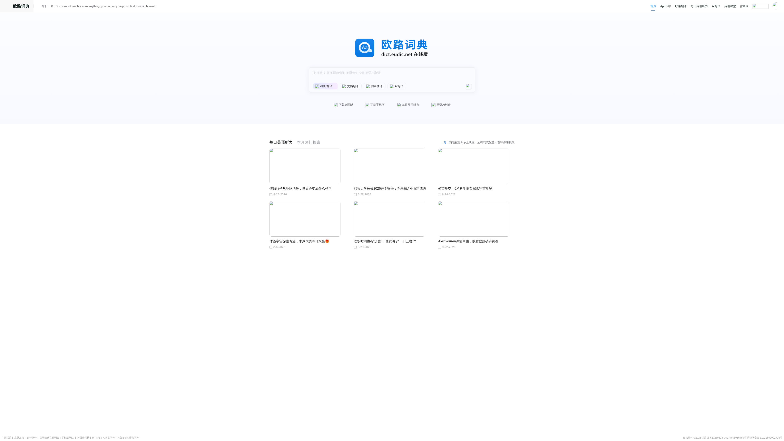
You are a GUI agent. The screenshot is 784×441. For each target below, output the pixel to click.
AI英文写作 (109, 437)
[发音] (39, 7)
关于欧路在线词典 (49, 437)
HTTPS (96, 437)
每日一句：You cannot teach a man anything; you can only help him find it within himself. (99, 6)
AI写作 (716, 6)
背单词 (744, 6)
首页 (653, 6)
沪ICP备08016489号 (735, 437)
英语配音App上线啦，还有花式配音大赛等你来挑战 (479, 142)
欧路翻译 (681, 6)
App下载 (665, 6)
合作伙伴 (32, 437)
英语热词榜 (83, 437)
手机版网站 (67, 437)
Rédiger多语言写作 (128, 437)
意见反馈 (19, 437)
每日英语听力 (699, 6)
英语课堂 (730, 6)
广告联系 (6, 437)
